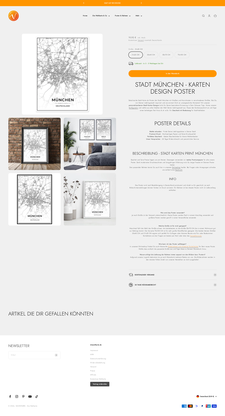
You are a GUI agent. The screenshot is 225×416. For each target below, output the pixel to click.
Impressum (94, 350)
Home (85, 15)
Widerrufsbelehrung (97, 363)
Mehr (137, 15)
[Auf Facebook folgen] (10, 396)
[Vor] (141, 3)
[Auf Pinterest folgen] (23, 396)
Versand (141, 40)
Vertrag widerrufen (100, 384)
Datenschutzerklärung (98, 358)
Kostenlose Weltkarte (98, 379)
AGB (91, 354)
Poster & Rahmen (121, 15)
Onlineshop (176, 167)
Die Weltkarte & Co (100, 15)
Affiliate (93, 375)
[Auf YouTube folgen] (30, 396)
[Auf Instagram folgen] (16, 396)
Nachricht (178, 170)
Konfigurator (133, 108)
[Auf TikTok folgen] (36, 396)
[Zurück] (83, 3)
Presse (92, 371)
